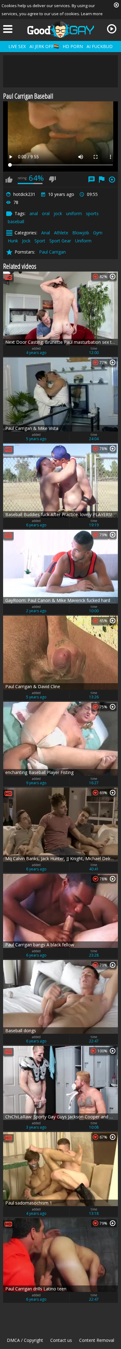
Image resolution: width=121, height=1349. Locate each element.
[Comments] (91, 179)
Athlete (61, 233)
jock (58, 213)
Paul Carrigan (52, 252)
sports (92, 213)
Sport (39, 241)
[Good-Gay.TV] (60, 29)
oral (46, 213)
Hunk (13, 241)
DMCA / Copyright (25, 1340)
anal (33, 213)
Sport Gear (60, 241)
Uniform (83, 241)
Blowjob (80, 233)
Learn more (92, 13)
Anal (45, 233)
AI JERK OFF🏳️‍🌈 (44, 46)
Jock (26, 241)
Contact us (61, 1340)
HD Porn (73, 46)
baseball (16, 221)
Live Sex (17, 46)
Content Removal (96, 1340)
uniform (74, 213)
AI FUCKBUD (100, 46)
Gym (97, 233)
